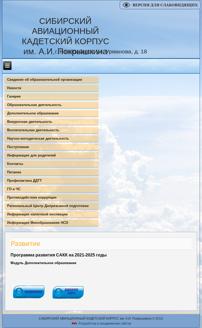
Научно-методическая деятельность (38, 138)
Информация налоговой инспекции (37, 214)
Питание (14, 172)
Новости (14, 88)
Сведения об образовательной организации (44, 80)
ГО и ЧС (14, 189)
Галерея (14, 96)
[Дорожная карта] (68, 300)
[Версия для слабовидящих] (160, 8)
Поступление (18, 147)
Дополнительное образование (33, 113)
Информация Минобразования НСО (37, 223)
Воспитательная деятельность (33, 130)
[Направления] (29, 300)
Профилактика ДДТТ (24, 181)
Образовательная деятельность (34, 105)
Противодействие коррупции (32, 197)
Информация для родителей (31, 155)
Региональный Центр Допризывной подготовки (48, 206)
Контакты (15, 164)
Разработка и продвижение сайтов (105, 323)
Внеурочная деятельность (29, 122)
